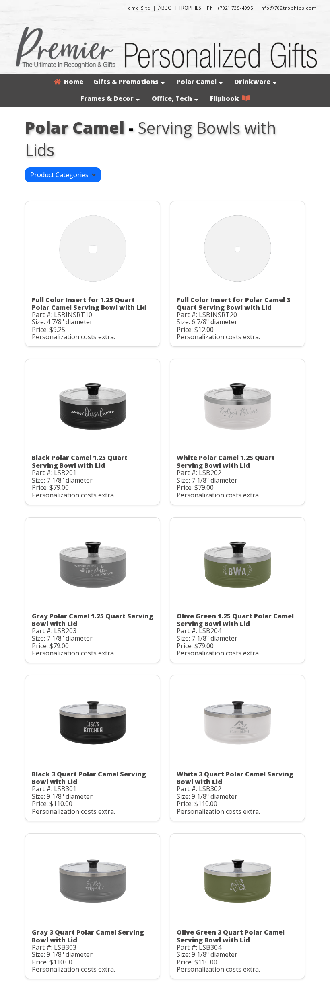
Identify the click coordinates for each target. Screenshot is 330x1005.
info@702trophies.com (288, 8)
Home (72, 81)
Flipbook (226, 98)
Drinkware (252, 81)
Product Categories (61, 174)
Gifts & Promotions (126, 81)
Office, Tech (172, 98)
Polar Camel (197, 81)
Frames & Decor (107, 98)
